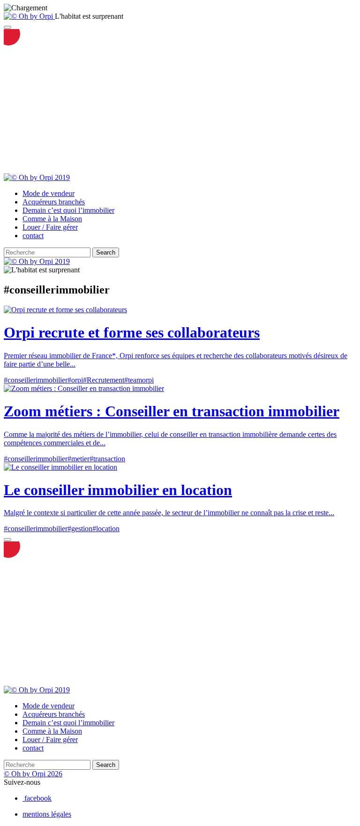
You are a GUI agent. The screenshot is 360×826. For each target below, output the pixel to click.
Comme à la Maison (52, 219)
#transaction (107, 459)
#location (106, 529)
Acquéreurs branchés (53, 202)
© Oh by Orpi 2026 (33, 774)
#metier (79, 459)
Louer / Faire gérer (50, 227)
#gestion (80, 529)
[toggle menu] (7, 27)
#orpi (75, 380)
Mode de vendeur (48, 193)
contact (33, 236)
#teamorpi (139, 380)
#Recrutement (103, 380)
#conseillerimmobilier (36, 380)
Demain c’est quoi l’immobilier (68, 210)
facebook (38, 798)
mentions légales (46, 814)
